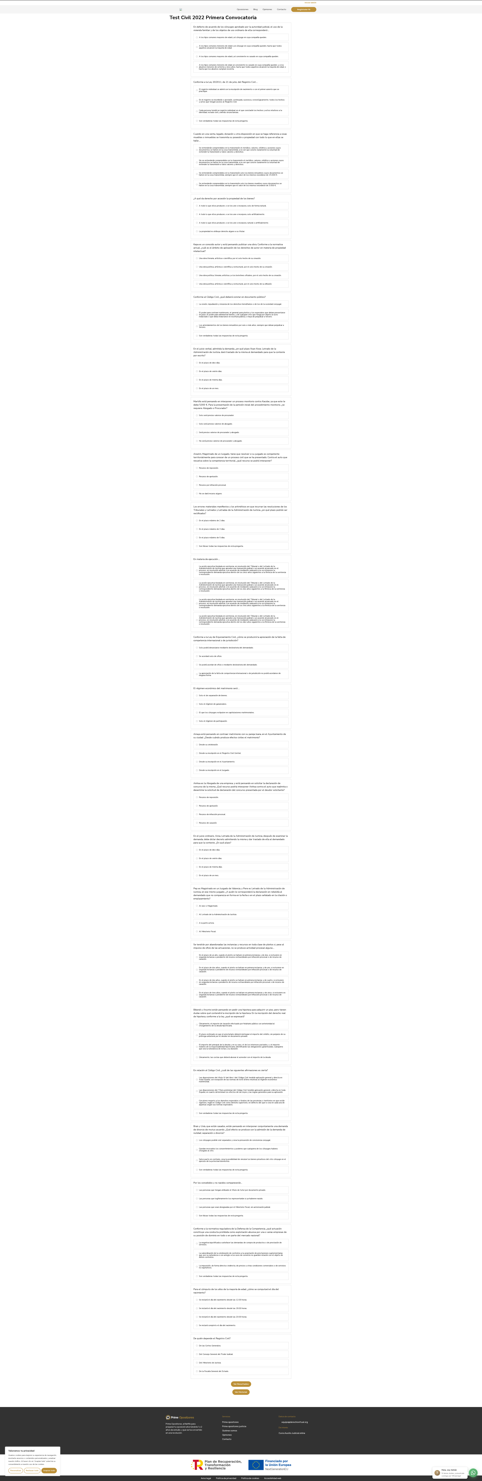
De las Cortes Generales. (210, 1346)
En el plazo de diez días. (209, 363)
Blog (255, 9)
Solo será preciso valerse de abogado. (215, 424)
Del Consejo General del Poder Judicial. (216, 1354)
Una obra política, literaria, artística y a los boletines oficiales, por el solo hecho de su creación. (240, 275)
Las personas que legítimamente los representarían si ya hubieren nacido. (231, 1199)
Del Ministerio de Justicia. (210, 1363)
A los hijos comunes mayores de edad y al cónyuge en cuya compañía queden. (233, 37)
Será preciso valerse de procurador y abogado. (219, 432)
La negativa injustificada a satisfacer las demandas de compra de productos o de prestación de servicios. (240, 1244)
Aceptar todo (49, 1470)
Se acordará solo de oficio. (210, 656)
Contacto (281, 9)
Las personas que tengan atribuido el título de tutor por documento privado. (232, 1190)
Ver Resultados (241, 1384)
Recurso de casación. (208, 823)
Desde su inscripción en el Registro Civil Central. (220, 753)
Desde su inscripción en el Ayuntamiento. (217, 762)
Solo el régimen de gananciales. (213, 704)
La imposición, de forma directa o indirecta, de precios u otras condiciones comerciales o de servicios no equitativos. (242, 1267)
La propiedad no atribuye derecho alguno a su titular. (222, 231)
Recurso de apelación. (208, 477)
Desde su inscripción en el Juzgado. (214, 770)
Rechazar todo (32, 1470)
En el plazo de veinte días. (210, 371)
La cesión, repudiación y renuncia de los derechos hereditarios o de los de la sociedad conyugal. (240, 304)
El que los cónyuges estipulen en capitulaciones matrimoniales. (226, 713)
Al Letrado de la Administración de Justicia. (218, 914)
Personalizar (15, 1470)
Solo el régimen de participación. (213, 721)
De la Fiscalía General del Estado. (214, 1371)
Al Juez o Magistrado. (208, 906)
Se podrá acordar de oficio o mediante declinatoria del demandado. (228, 665)
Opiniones (267, 9)
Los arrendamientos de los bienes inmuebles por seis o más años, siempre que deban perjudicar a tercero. (241, 326)
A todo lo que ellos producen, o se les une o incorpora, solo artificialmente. (232, 214)
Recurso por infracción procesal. (212, 485)
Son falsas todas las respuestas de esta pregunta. (221, 546)
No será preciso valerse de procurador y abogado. (220, 441)
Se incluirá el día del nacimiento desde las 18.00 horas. (223, 1308)
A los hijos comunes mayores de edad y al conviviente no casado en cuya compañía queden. (239, 56)
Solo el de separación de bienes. (213, 695)
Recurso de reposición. (209, 468)
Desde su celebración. (208, 745)
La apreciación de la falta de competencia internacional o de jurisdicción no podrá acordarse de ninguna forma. (240, 674)
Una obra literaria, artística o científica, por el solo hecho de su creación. (230, 258)
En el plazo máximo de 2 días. (212, 521)
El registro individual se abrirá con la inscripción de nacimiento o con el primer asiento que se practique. (239, 90)
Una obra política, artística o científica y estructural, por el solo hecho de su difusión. (235, 284)
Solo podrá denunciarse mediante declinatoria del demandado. (226, 648)
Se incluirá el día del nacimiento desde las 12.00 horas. (223, 1300)
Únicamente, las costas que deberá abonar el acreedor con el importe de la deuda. (235, 1057)
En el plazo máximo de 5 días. (212, 538)
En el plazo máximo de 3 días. (212, 529)
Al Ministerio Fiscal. (207, 931)
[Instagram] (167, 1440)
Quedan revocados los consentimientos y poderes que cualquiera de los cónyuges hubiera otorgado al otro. (238, 1150)
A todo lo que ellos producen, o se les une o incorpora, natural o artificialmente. (234, 223)
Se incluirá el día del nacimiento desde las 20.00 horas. (223, 1317)
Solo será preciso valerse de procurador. (216, 415)
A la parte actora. (206, 923)
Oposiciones (242, 9)
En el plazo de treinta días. (210, 380)
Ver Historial (241, 1392)
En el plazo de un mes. (209, 388)
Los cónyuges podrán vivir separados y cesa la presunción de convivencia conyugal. (235, 1140)
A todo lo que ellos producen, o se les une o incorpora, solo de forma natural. (232, 206)
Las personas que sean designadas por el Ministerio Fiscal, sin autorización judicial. (235, 1207)
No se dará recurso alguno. (210, 494)
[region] (32, 1461)
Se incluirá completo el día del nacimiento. (217, 1325)
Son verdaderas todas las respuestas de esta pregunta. (223, 121)
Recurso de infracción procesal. (212, 814)
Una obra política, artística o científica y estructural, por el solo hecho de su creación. (235, 267)
